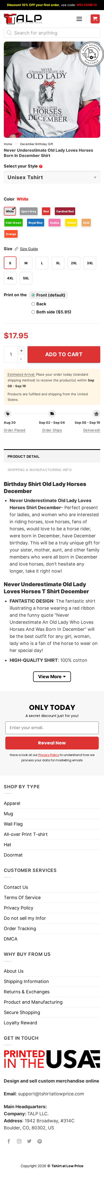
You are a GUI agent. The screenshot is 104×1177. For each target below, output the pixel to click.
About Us (13, 971)
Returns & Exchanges (26, 991)
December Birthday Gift (36, 144)
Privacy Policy (48, 755)
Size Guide (29, 249)
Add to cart (64, 354)
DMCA (10, 938)
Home (8, 144)
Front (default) (50, 295)
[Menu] (79, 18)
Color (9, 199)
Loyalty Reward (20, 1022)
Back (41, 303)
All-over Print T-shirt (26, 834)
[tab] (52, 456)
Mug (8, 813)
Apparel (12, 803)
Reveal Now (52, 743)
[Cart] (95, 19)
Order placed (14, 430)
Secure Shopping (22, 1012)
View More (50, 676)
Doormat (13, 855)
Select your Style (23, 166)
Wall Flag (13, 824)
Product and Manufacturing (33, 1002)
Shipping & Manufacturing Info (40, 470)
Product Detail (24, 456)
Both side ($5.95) (53, 311)
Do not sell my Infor (25, 918)
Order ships (52, 430)
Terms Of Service (22, 897)
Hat (7, 844)
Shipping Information (26, 981)
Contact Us (16, 887)
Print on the (15, 294)
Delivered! (91, 430)
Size (21, 248)
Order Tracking (20, 928)
